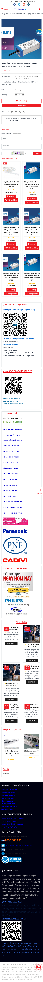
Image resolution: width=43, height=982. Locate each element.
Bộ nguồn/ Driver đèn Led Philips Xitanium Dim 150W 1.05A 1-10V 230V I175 (32, 277)
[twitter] (19, 4)
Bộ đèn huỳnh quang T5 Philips (31, 752)
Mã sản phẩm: (6, 76)
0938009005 (18, 1)
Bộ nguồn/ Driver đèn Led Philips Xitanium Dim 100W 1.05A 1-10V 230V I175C (11, 231)
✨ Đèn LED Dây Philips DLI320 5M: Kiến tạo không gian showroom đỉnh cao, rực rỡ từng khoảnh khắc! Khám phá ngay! (11, 706)
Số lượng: (5, 95)
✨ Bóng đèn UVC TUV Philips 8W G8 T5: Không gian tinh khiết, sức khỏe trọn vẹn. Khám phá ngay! (11, 685)
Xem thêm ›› (11, 643)
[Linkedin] (16, 112)
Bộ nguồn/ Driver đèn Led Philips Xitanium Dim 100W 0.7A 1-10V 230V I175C (32, 185)
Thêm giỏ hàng (22, 101)
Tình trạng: (5, 90)
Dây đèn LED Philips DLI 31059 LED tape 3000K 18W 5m (11, 184)
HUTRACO (6, 774)
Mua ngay (22, 105)
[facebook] (14, 4)
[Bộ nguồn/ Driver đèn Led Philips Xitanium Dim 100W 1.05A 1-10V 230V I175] (22, 9)
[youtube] (24, 4)
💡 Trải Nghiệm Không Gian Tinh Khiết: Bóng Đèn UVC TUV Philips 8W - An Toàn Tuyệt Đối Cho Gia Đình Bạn (11, 628)
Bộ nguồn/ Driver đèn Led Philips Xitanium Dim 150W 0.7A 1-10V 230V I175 (32, 231)
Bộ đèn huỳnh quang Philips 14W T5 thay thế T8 (11, 753)
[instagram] (28, 4)
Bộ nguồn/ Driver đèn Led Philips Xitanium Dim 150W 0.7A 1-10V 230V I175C (11, 277)
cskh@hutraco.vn (30, 1)
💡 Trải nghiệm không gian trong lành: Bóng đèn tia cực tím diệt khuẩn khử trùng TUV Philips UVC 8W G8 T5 (32, 667)
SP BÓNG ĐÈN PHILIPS (17, 14)
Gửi (37, 153)
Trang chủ (5, 14)
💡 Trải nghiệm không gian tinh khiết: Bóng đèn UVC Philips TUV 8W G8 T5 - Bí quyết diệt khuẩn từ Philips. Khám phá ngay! (31, 646)
